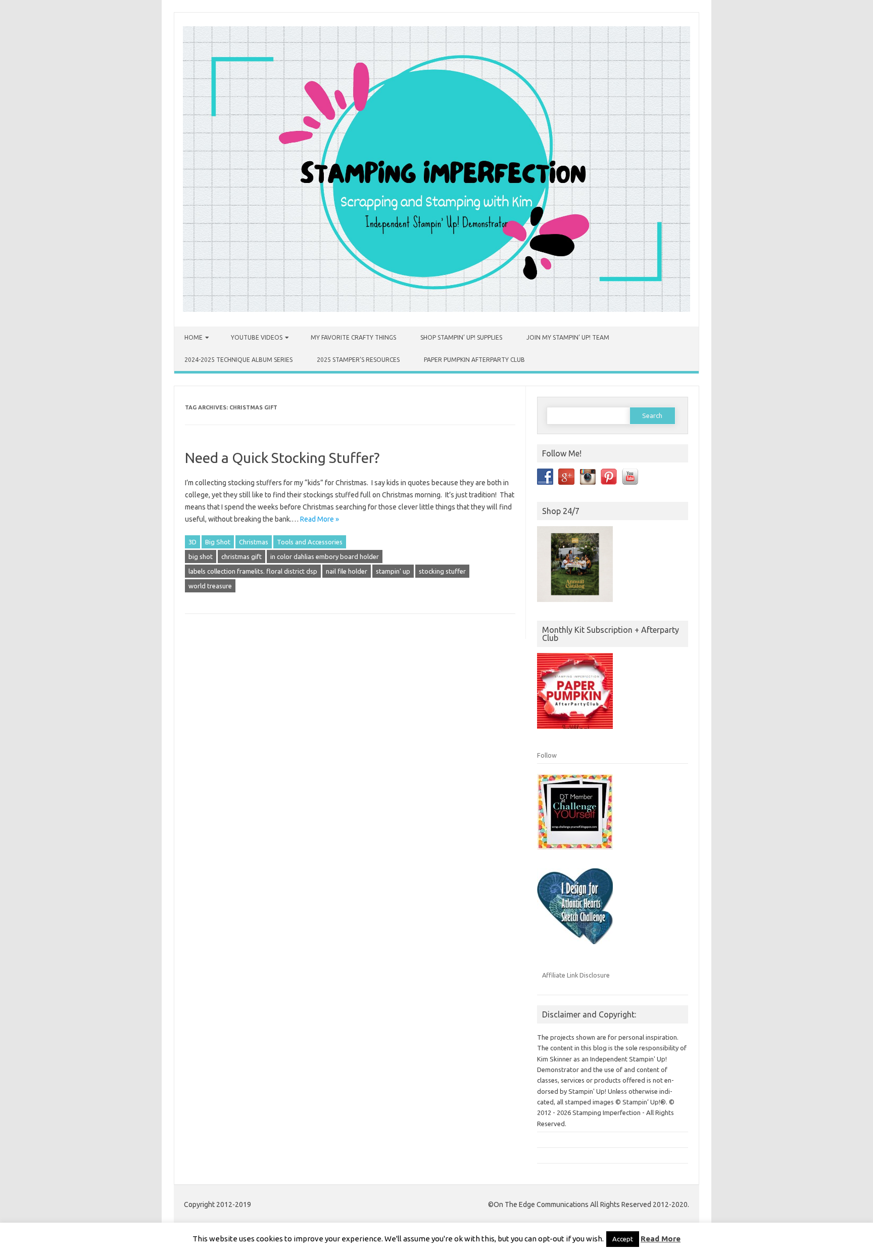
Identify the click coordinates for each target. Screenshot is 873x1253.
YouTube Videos (256, 337)
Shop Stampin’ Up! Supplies (461, 337)
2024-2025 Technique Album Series (238, 359)
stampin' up (393, 571)
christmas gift (241, 556)
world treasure (210, 585)
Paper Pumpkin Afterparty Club (474, 359)
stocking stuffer (442, 571)
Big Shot (217, 541)
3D (192, 541)
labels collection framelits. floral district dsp (252, 571)
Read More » (319, 519)
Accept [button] (622, 1238)
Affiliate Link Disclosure (576, 975)
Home (193, 337)
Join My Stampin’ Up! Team (567, 337)
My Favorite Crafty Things (353, 337)
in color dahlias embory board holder (324, 556)
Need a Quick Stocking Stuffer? (282, 458)
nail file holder (346, 571)
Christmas (253, 541)
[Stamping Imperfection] (436, 309)
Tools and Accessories (310, 541)
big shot (200, 556)
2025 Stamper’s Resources (358, 359)
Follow (547, 755)
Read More (661, 1238)
